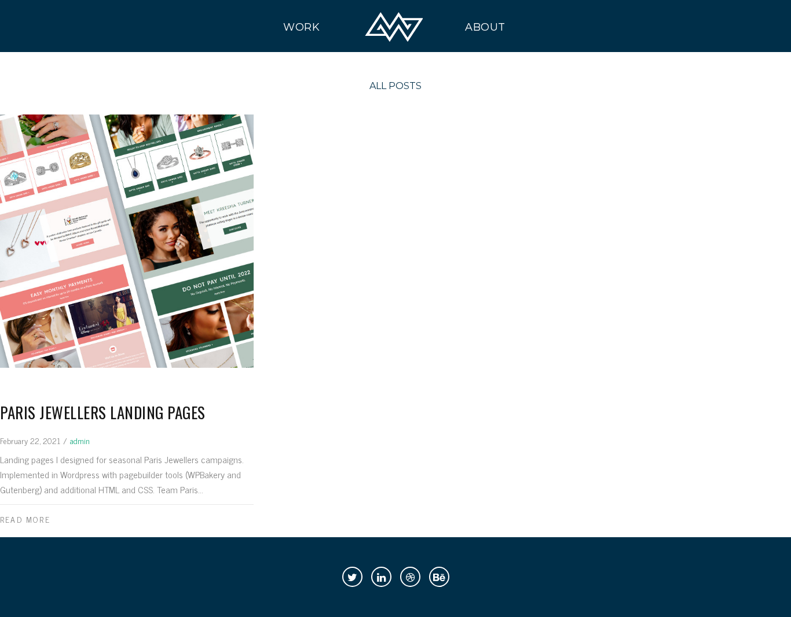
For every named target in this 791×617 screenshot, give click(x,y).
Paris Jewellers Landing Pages (103, 412)
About (485, 27)
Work (301, 27)
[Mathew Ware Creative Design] (394, 27)
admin (80, 440)
